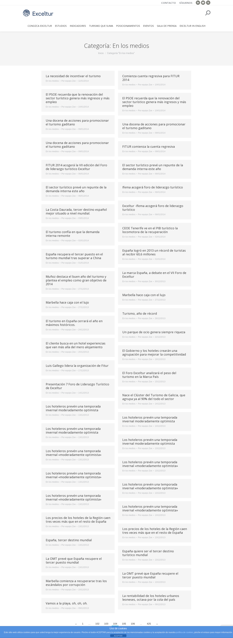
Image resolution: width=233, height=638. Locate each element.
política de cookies (184, 632)
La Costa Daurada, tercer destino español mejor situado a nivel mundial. (76, 211)
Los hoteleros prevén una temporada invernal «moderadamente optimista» (73, 453)
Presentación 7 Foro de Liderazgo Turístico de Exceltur (77, 386)
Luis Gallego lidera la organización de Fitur (77, 366)
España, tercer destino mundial (69, 540)
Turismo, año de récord (139, 313)
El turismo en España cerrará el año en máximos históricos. (74, 323)
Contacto (168, 2)
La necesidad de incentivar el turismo (73, 76)
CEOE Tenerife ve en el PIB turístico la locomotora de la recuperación (150, 230)
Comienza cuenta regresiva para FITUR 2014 (150, 78)
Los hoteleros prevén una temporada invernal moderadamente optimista (73, 408)
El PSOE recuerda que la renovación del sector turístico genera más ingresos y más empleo (78, 98)
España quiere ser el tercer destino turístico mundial (148, 553)
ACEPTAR (118, 636)
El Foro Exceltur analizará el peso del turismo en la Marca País (149, 375)
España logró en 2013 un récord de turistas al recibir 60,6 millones (154, 252)
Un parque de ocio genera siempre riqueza (153, 332)
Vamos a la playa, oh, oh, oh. (66, 603)
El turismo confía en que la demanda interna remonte (72, 234)
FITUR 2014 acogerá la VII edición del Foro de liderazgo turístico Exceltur (76, 167)
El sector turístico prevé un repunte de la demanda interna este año (152, 167)
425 (149, 623)
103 (106, 623)
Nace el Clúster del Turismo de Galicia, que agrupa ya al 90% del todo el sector (153, 397)
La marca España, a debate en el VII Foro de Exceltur (154, 275)
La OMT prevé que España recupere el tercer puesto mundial (74, 560)
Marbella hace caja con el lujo (143, 295)
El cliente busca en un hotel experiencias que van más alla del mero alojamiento (75, 345)
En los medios (52, 81)
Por (68, 81)
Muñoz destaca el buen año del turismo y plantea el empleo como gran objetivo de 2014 (76, 280)
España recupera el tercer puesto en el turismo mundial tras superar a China (74, 256)
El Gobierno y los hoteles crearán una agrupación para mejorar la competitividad (154, 352)
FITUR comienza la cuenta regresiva (148, 146)
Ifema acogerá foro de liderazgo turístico (152, 187)
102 (97, 623)
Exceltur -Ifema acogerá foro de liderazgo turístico (152, 208)
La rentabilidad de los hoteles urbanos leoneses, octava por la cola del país (150, 598)
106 (133, 623)
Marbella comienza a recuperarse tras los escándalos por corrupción (76, 583)
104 (115, 623)
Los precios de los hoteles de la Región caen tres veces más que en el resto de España (78, 520)
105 (124, 623)
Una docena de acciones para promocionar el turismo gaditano (77, 122)
